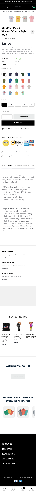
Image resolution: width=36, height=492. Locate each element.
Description (7, 166)
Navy (10, 74)
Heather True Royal (10, 80)
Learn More (5, 257)
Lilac (10, 86)
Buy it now (18, 123)
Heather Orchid (29, 80)
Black (4, 74)
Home (3, 11)
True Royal (29, 74)
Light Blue (4, 93)
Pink (22, 86)
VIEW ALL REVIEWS (9, 39)
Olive (4, 80)
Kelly (16, 80)
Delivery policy (22, 166)
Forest (22, 74)
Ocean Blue (10, 93)
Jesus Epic (18, 6)
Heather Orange (22, 80)
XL (25, 104)
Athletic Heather (29, 86)
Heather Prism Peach (16, 86)
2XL (31, 104)
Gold (4, 86)
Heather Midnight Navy (16, 74)
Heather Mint (22, 93)
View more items (18, 376)
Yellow (16, 93)
